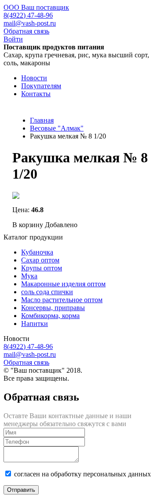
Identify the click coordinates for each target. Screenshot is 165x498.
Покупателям (41, 86)
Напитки (34, 323)
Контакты (36, 93)
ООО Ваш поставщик (36, 7)
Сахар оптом (40, 260)
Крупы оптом (41, 268)
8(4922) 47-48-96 (28, 15)
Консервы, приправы (53, 307)
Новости (34, 78)
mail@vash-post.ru (30, 23)
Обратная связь (26, 31)
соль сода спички (47, 292)
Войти (13, 39)
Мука (29, 276)
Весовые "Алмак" (57, 128)
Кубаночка (37, 252)
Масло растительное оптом (62, 299)
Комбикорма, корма (50, 315)
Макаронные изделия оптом (63, 284)
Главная (42, 120)
